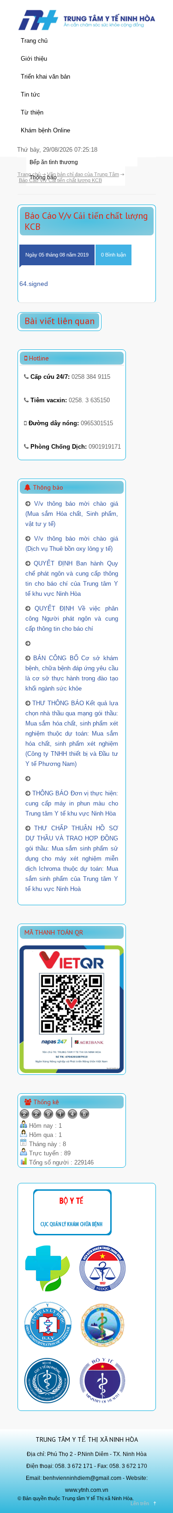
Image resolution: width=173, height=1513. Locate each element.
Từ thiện (32, 112)
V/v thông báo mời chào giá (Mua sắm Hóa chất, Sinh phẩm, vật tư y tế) (71, 513)
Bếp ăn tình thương (54, 162)
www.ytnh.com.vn (86, 1490)
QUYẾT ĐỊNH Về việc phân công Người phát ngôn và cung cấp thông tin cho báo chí (71, 618)
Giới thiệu (34, 58)
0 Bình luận (113, 254)
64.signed (33, 283)
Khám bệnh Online (45, 130)
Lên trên (140, 1503)
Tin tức (30, 94)
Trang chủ (34, 40)
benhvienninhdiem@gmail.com (82, 1478)
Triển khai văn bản (45, 76)
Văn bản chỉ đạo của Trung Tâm (83, 174)
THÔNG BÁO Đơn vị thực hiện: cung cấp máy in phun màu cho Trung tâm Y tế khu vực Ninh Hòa (71, 803)
